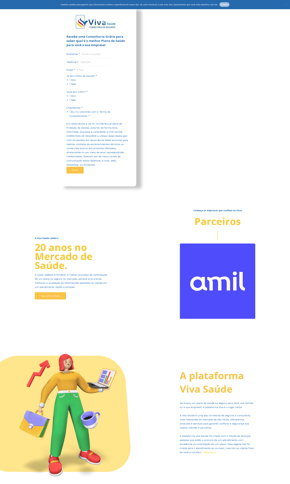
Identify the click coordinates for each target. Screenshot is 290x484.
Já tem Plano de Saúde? (81, 75)
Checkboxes (74, 107)
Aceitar (224, 4)
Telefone (72, 62)
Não (73, 84)
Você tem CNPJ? (77, 91)
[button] (217, 321)
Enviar (75, 170)
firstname (73, 54)
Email (70, 69)
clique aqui (208, 452)
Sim (73, 80)
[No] (286, 4)
